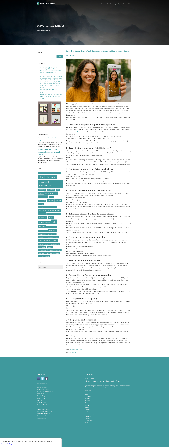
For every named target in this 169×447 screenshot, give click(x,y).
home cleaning (42, 210)
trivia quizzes (42, 247)
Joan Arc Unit (41, 398)
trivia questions (55, 244)
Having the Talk (42, 387)
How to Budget (41, 396)
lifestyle (42, 226)
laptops (51, 217)
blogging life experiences (45, 184)
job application (42, 217)
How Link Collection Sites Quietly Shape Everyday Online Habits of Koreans (50, 85)
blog (41, 177)
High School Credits (43, 389)
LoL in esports (51, 234)
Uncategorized (89, 420)
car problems (51, 189)
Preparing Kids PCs (43, 404)
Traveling (88, 418)
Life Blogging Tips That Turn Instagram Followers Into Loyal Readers (49, 91)
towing (55, 240)
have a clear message (78, 132)
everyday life (42, 200)
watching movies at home (52, 253)
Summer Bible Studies (43, 409)
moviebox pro (42, 237)
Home (102, 4)
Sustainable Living (45, 240)
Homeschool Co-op (42, 393)
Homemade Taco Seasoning (45, 391)
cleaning (41, 193)
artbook (41, 172)
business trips (42, 189)
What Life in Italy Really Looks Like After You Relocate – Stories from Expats (51, 96)
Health (87, 405)
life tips (52, 231)
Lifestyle (75, 352)
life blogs (79, 349)
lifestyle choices (43, 230)
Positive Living (89, 414)
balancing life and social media (52, 172)
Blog (86, 394)
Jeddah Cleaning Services (54, 213)
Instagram (73, 349)
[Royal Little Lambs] (46, 4)
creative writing (51, 193)
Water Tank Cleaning (44, 256)
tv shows (50, 247)
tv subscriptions (42, 250)
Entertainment (89, 403)
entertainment (43, 197)
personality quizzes (53, 237)
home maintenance (54, 210)
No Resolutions (41, 402)
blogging (51, 177)
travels (46, 244)
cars (58, 189)
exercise (50, 200)
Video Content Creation (54, 250)
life (54, 221)
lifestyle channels (51, 226)
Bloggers (87, 398)
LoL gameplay (42, 234)
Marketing (88, 411)
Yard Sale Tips (41, 418)
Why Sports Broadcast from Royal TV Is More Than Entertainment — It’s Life (51, 72)
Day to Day (117, 4)
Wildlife (87, 422)
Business (87, 400)
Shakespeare (40, 407)
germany (41, 204)
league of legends (44, 222)
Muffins (39, 400)
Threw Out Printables (43, 413)
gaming (58, 200)
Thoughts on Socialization (44, 411)
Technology (88, 416)
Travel (109, 4)
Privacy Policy (127, 4)
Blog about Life (89, 396)
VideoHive (41, 253)
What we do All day (43, 415)
